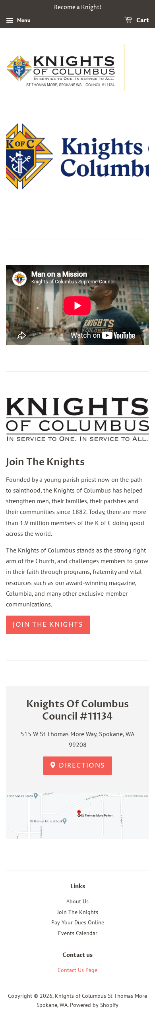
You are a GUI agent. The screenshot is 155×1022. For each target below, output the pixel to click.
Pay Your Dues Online (77, 922)
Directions (81, 765)
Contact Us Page (77, 970)
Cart (142, 20)
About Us (77, 901)
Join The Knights (48, 624)
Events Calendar (77, 933)
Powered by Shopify (94, 1005)
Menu (23, 20)
